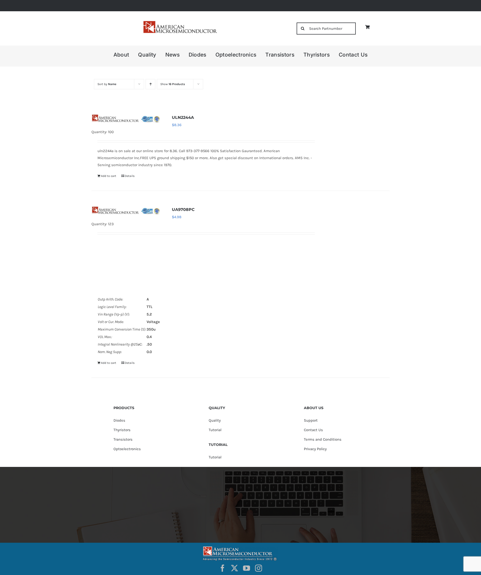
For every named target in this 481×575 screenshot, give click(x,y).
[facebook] (222, 568)
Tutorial (215, 430)
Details (130, 176)
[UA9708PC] (125, 210)
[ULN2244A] (125, 118)
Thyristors (122, 430)
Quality (215, 420)
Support (311, 420)
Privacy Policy (315, 449)
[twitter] (234, 568)
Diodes (119, 420)
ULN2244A (183, 117)
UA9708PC (183, 209)
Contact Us (313, 430)
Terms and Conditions (322, 439)
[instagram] (258, 568)
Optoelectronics (127, 449)
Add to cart (108, 176)
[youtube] (246, 568)
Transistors (123, 439)
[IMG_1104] (179, 22)
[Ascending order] (150, 84)
